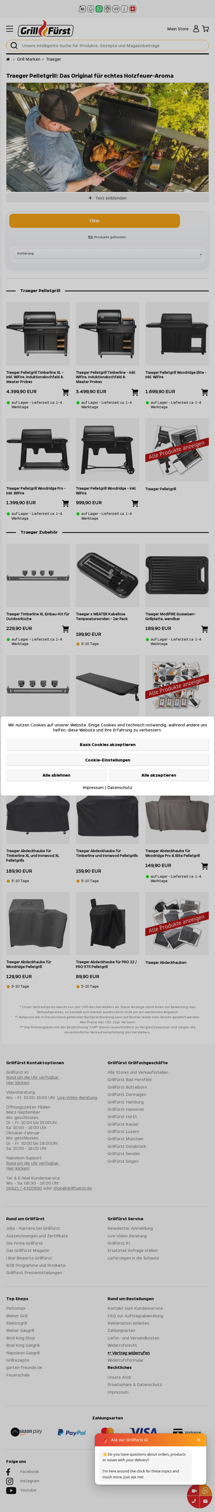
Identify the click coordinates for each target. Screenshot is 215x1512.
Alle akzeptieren (158, 775)
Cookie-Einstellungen (107, 760)
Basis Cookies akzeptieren (107, 744)
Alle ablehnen (56, 775)
